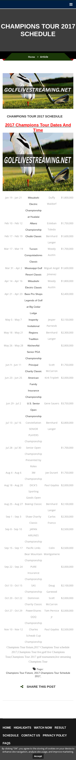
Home (31, 56)
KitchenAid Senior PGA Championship (33, 352)
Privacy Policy (55, 735)
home (7, 727)
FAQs (6, 743)
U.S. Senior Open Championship (33, 410)
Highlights (22, 727)
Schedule (11, 735)
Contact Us (30, 735)
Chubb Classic (33, 236)
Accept (38, 756)
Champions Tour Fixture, (20, 672)
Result (60, 727)
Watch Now (43, 727)
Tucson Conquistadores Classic (33, 255)
